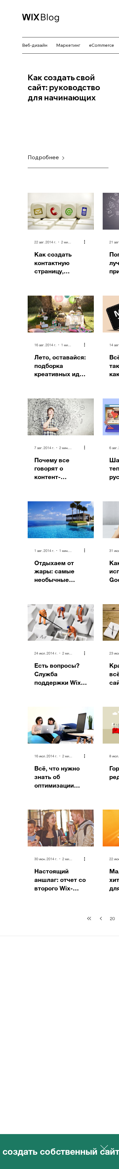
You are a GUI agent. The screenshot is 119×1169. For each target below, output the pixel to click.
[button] (104, 1149)
